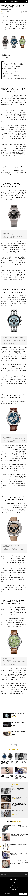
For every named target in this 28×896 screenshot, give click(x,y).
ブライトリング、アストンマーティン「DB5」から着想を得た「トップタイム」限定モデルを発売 (19, 812)
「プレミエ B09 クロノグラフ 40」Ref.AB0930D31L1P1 (14, 78)
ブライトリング (5, 16)
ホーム (2, 9)
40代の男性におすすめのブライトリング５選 (14, 64)
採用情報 (14, 890)
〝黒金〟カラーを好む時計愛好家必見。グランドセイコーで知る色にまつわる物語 (7, 776)
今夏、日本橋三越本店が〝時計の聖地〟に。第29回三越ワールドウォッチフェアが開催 (19, 804)
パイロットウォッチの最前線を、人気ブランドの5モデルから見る (20, 762)
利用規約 (14, 885)
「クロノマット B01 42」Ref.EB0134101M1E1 (12, 66)
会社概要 (14, 882)
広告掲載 (14, 889)
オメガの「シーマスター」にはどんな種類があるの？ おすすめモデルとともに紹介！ (7, 762)
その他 (10, 9)
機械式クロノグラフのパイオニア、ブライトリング (13, 63)
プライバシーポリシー (14, 887)
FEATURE (6, 9)
